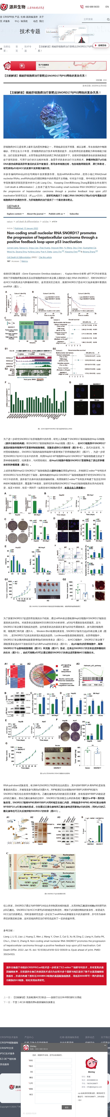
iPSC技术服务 (7, 1053)
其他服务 (4, 1064)
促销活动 (102, 45)
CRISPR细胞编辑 (9, 1042)
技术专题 (27, 48)
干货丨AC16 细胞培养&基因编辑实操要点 (34, 1002)
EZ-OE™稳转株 (8, 1059)
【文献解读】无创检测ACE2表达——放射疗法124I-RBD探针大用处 (47, 997)
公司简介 (105, 1042)
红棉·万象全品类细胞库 (36, 1042)
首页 (1, 19)
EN (107, 7)
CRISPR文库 (6, 1048)
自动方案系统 (67, 1042)
